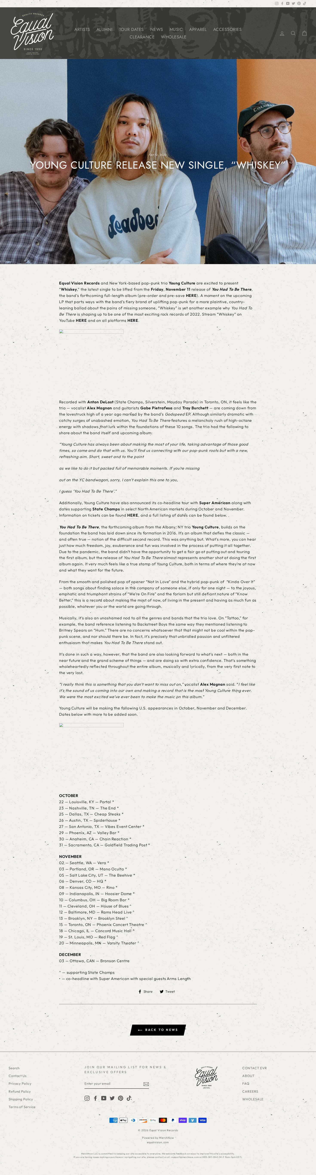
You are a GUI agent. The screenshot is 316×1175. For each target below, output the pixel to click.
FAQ (245, 1083)
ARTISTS (82, 29)
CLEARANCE (142, 37)
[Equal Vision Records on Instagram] (87, 1098)
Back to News (161, 1030)
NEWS (156, 29)
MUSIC (176, 29)
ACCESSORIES (227, 29)
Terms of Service (22, 1107)
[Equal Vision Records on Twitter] (112, 1098)
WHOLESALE (174, 37)
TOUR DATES (131, 29)
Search (14, 1068)
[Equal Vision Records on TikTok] (129, 1098)
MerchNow (166, 1137)
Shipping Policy (21, 1099)
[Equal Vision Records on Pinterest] (120, 1098)
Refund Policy (20, 1091)
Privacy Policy (20, 1083)
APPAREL (198, 29)
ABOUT (248, 1076)
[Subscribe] (146, 1084)
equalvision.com (158, 1142)
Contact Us (17, 1076)
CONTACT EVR (254, 1068)
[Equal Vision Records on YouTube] (103, 1098)
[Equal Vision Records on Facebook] (95, 1098)
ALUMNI (105, 29)
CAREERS (250, 1091)
